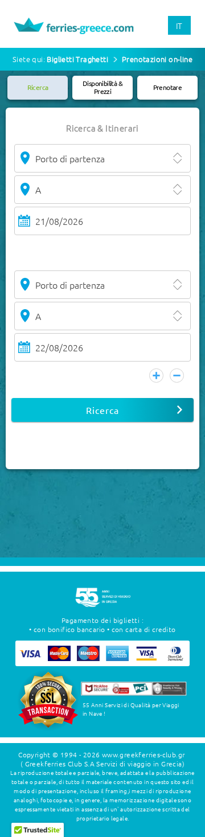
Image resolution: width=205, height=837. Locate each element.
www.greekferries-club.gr (143, 754)
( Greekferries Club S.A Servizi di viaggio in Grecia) (102, 763)
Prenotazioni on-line (157, 59)
